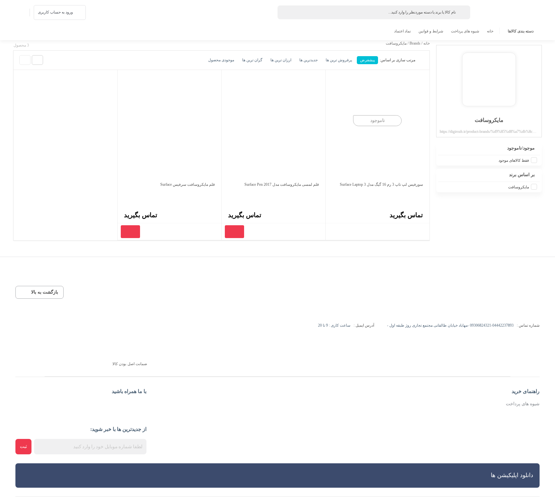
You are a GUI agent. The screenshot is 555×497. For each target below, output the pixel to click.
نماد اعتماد (402, 31)
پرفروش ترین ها (339, 60)
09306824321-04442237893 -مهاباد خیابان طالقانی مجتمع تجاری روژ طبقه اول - (450, 325)
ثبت (23, 446)
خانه (490, 31)
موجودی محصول (221, 60)
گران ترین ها (252, 60)
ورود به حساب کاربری (55, 12)
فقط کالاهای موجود (513, 160)
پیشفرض (367, 60)
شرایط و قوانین (430, 31)
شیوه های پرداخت (465, 31)
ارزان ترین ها (280, 60)
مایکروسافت (518, 187)
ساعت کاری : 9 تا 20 (334, 325)
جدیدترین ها (308, 60)
